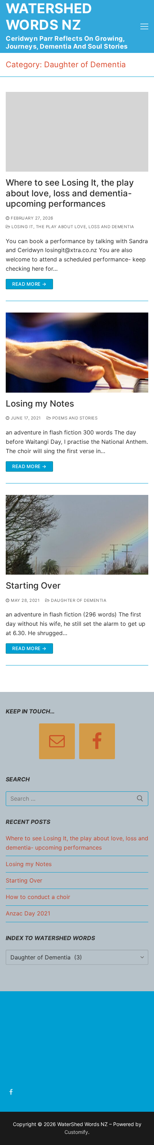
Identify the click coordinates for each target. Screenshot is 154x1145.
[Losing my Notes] (77, 353)
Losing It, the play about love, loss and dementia (72, 226)
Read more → (29, 284)
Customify (76, 1132)
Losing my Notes (40, 403)
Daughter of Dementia (78, 600)
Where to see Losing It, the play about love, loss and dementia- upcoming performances (70, 192)
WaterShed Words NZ (49, 16)
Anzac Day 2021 (28, 913)
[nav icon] (144, 26)
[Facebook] (11, 1091)
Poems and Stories (74, 418)
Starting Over (33, 585)
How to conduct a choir (38, 896)
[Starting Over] (77, 535)
